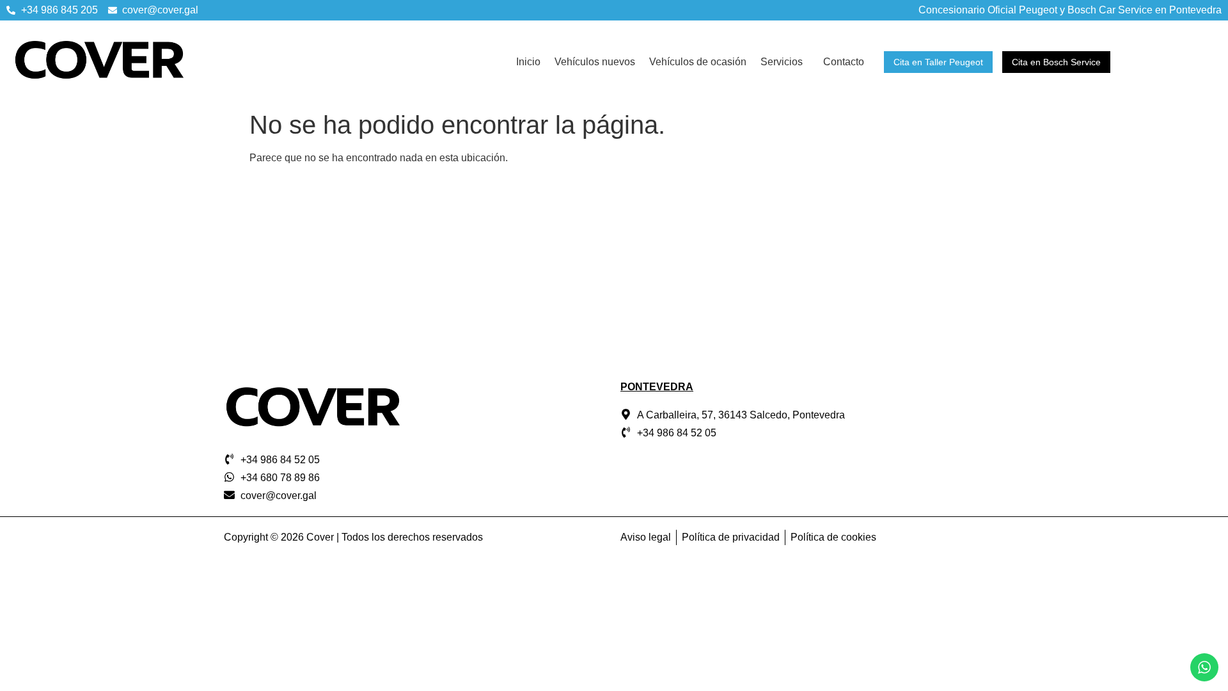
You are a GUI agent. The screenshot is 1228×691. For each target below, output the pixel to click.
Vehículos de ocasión (697, 61)
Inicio (528, 61)
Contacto (843, 61)
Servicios (781, 61)
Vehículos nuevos (595, 61)
